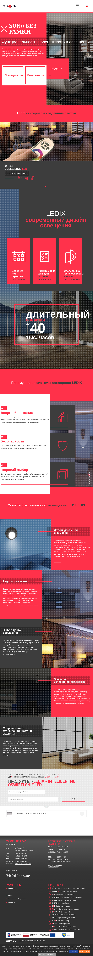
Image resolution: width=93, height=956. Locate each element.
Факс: (8, 858)
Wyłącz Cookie (84, 951)
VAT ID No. (52, 852)
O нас (10, 895)
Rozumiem (73, 951)
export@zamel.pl (21, 861)
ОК (73, 799)
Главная (11, 889)
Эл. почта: (9, 861)
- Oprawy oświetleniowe (64, 891)
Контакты (11, 902)
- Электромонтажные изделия (66, 929)
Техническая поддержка (17, 899)
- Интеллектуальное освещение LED (26, 777)
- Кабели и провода (61, 906)
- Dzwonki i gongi (60, 921)
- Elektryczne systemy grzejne (65, 909)
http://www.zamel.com (23, 864)
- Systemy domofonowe (63, 912)
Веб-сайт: (9, 864)
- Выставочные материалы (64, 926)
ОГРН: (50, 849)
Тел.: (8, 853)
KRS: (50, 857)
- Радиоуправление (61, 923)
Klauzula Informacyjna (47, 954)
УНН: (50, 847)
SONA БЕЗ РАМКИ (53, 777)
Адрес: (8, 848)
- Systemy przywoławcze (63, 918)
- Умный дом (60, 903)
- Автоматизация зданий (63, 894)
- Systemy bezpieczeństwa (64, 900)
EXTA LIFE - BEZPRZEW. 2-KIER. (64, 915)
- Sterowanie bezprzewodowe (67, 897)
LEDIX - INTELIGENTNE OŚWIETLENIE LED (42, 775)
